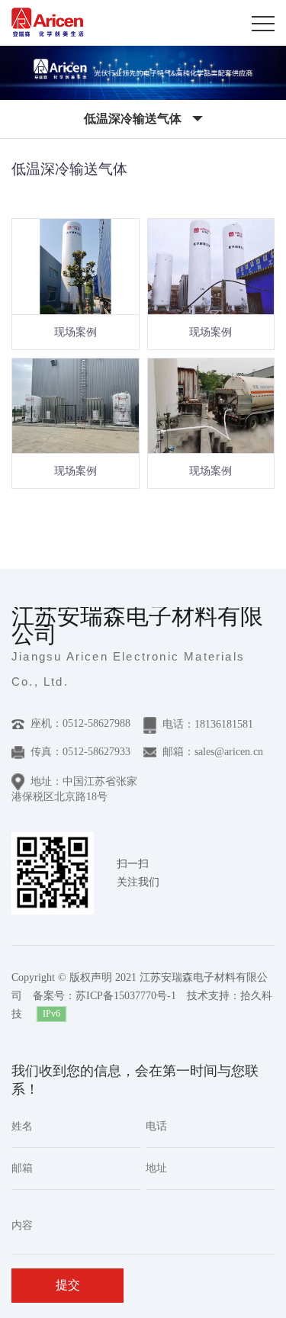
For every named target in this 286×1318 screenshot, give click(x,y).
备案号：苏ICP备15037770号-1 (104, 995)
